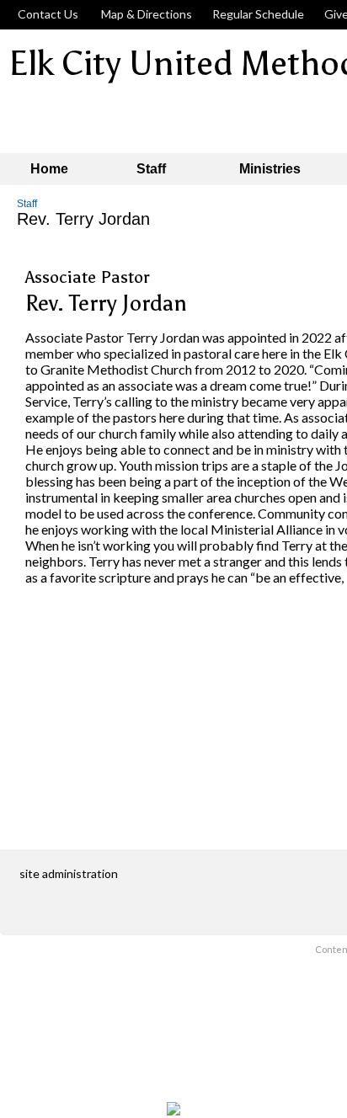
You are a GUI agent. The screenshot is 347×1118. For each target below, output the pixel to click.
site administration (68, 873)
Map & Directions (144, 14)
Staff (27, 204)
